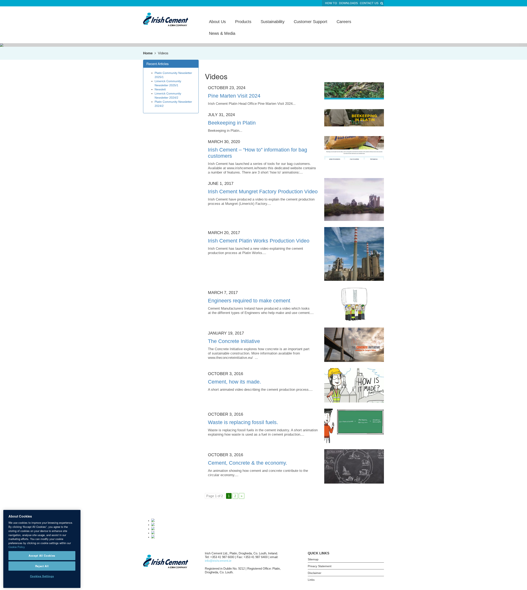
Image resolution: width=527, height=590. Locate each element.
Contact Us (369, 3)
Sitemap (313, 559)
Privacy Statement (319, 566)
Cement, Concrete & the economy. (247, 463)
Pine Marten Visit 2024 (234, 96)
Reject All (42, 566)
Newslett (160, 89)
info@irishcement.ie (218, 560)
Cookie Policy (16, 547)
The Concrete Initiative (234, 341)
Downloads (348, 3)
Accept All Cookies (42, 555)
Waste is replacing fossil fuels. (243, 422)
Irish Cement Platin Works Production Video (258, 241)
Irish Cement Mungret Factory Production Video (263, 191)
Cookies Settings (42, 576)
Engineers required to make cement (249, 300)
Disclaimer (314, 573)
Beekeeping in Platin (232, 123)
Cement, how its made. (234, 382)
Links (311, 579)
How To (331, 3)
